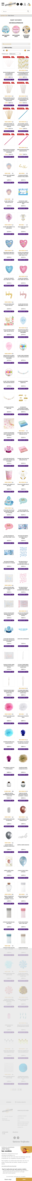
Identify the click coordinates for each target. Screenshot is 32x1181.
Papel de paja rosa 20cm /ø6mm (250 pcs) (23, 150)
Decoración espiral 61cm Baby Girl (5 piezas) (23, 537)
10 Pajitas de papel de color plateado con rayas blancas (23, 99)
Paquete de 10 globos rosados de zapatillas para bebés (8, 357)
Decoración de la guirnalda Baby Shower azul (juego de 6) (23, 563)
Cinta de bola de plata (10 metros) (8, 819)
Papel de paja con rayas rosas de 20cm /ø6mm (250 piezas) (9, 151)
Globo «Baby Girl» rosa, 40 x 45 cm (8, 201)
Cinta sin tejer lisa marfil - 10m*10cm (23, 948)
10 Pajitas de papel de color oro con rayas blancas (8, 125)
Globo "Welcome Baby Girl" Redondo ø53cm (9, 382)
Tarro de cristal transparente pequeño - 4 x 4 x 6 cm (9, 794)
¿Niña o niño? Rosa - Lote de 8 (9, 871)
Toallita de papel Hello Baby (23, 485)
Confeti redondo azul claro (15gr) (9, 974)
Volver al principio (21, 1102)
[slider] (7, 50)
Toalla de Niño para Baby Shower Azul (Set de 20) (9, 588)
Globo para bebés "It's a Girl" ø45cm (9, 227)
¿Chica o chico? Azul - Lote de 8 (23, 871)
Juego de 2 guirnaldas (23, 638)
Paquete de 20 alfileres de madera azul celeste (23, 1025)
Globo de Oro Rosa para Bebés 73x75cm (23, 304)
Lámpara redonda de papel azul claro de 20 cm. (23, 1078)
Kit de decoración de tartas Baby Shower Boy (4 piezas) (9, 511)
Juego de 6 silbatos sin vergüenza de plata (8, 1051)
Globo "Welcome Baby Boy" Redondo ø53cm (23, 356)
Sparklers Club (4, 15)
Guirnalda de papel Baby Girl (9, 407)
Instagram (8, 1102)
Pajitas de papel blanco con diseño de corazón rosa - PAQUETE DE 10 (9, 74)
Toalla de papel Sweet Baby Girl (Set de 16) (8, 330)
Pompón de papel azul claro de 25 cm (8, 742)
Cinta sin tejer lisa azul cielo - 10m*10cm (9, 948)
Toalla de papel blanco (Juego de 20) (9, 1077)
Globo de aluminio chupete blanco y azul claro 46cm (23, 975)
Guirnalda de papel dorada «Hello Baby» (23, 176)
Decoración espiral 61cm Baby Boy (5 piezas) (9, 562)
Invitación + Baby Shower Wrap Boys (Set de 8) (23, 202)
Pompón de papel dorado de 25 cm (23, 768)
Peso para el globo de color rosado (8, 768)
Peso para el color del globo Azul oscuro (23, 742)
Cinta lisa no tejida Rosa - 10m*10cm (23, 922)
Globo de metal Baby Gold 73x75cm (9, 304)
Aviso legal (21, 1118)
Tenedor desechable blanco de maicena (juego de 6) (9, 691)
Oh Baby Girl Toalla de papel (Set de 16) (23, 459)
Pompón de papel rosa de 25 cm (8, 716)
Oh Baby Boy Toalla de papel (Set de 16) (23, 433)
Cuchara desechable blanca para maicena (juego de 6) (23, 691)
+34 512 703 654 (8, 1116)
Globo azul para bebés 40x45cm (9, 176)
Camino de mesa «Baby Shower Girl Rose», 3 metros (8, 666)
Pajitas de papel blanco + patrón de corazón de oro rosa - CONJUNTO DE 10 (9, 99)
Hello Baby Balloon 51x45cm (23, 227)
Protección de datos (23, 1122)
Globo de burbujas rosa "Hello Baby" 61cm (9, 536)
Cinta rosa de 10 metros (9, 1025)
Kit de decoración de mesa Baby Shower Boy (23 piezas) (9, 640)
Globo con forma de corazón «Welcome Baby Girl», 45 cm (23, 254)
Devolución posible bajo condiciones (23, 1124)
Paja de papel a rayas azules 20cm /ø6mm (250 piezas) (23, 125)
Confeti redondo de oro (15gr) (23, 1000)
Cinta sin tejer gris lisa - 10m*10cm (9, 922)
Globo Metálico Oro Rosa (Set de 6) (23, 819)
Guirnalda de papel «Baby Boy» (23, 382)
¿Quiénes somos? (22, 1116)
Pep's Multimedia (6, 1120)
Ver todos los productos (16, 22)
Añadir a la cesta (8, 79)
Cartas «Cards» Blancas (23, 844)
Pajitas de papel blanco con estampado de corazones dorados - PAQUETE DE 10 (23, 74)
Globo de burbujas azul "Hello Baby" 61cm (23, 510)
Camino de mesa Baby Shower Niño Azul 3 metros (9, 614)
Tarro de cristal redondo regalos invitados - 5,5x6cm (23, 794)
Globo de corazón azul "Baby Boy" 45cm (9, 279)
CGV (19, 1120)
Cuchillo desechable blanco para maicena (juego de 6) (23, 666)
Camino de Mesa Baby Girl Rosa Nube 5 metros (23, 614)
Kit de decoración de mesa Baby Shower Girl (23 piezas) (9, 460)
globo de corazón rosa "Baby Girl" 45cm (23, 279)
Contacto (20, 1127)
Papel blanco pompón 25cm (23, 716)
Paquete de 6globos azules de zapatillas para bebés (23, 331)
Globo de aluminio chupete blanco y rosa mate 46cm (9, 1000)
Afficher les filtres (8, 47)
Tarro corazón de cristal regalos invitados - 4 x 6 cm (9, 897)
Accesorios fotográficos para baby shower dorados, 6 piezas (23, 408)
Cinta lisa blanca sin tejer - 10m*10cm (23, 897)
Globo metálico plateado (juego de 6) (9, 845)
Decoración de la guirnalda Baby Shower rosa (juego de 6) (23, 589)
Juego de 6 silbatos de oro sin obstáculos (23, 1051)
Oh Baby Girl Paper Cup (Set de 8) (9, 485)
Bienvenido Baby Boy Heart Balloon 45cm (9, 253)
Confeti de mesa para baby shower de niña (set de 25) (9, 434)
